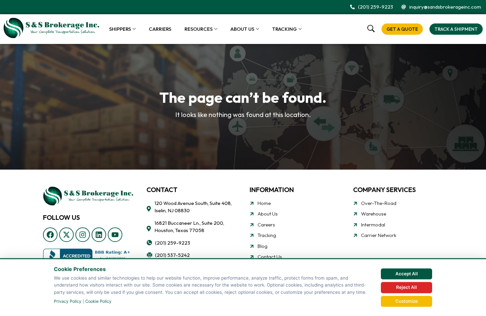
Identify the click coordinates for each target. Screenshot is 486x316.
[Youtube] (115, 234)
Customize (406, 301)
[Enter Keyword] (371, 28)
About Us (242, 29)
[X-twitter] (66, 234)
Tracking (284, 29)
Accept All (406, 273)
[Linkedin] (99, 234)
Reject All (406, 287)
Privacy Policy (67, 301)
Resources (198, 29)
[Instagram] (82, 234)
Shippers (120, 29)
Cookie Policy (98, 301)
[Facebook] (50, 234)
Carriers (160, 29)
